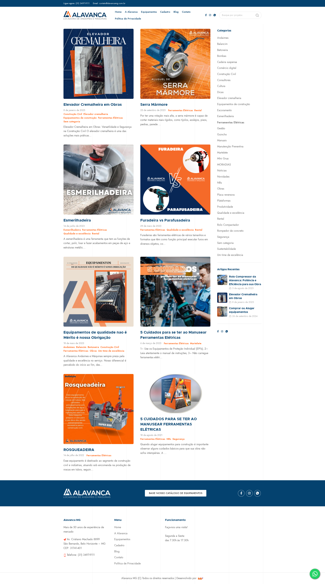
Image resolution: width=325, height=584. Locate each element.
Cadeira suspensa (227, 62)
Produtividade (225, 207)
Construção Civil (72, 114)
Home (117, 527)
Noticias (221, 170)
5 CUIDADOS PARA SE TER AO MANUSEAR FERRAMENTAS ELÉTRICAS (168, 424)
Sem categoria (71, 121)
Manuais (221, 140)
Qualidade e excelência (77, 233)
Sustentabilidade (226, 249)
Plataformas (223, 201)
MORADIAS (224, 165)
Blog (117, 551)
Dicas (220, 92)
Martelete (195, 343)
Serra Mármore (154, 105)
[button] (175, 493)
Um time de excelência (111, 351)
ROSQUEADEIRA (78, 450)
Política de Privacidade (127, 563)
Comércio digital (226, 68)
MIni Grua (223, 158)
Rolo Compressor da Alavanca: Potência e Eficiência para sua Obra (245, 280)
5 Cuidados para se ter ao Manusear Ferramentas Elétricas (173, 335)
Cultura (221, 86)
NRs (169, 439)
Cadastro (119, 545)
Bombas (221, 56)
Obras (93, 351)
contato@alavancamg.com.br (112, 3)
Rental (198, 110)
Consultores (223, 80)
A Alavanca (120, 533)
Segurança (178, 439)
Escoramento (224, 110)
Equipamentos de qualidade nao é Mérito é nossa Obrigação (95, 335)
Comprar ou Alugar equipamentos (241, 310)
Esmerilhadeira (77, 220)
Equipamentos (122, 539)
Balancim (81, 347)
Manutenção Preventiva (230, 146)
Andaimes (69, 347)
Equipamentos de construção (80, 118)
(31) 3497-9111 (83, 3)
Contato (118, 557)
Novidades (223, 177)
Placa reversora (226, 195)
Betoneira (93, 347)
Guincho (222, 134)
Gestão (221, 128)
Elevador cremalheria (95, 114)
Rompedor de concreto (230, 231)
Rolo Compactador (228, 225)
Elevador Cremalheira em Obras (92, 105)
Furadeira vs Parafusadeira (165, 220)
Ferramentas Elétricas (110, 118)
